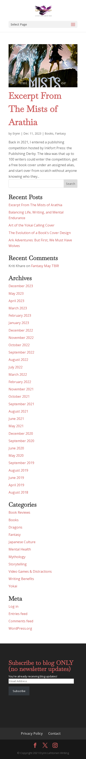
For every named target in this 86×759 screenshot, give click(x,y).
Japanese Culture (22, 542)
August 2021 (18, 411)
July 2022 (16, 367)
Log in (13, 606)
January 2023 (19, 322)
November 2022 (21, 337)
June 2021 (16, 418)
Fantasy (60, 133)
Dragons (15, 527)
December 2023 (21, 286)
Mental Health (20, 549)
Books (49, 133)
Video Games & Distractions (30, 571)
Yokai (13, 586)
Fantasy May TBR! (45, 266)
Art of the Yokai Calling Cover (31, 225)
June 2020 (16, 448)
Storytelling (18, 564)
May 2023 (16, 293)
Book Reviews (19, 512)
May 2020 (16, 455)
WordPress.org (20, 628)
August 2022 (18, 359)
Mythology (17, 556)
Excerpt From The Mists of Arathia (35, 108)
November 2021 (21, 389)
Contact (54, 733)
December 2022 (21, 330)
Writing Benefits (21, 578)
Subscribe (19, 691)
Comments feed (21, 621)
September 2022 (21, 352)
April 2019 (16, 485)
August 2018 (18, 492)
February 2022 (20, 382)
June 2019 (16, 477)
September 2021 (21, 404)
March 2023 (18, 308)
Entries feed (18, 613)
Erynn (16, 133)
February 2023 (20, 315)
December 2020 (21, 433)
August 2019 (18, 470)
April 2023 (16, 300)
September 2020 (21, 441)
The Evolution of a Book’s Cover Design (40, 232)
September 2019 (21, 463)
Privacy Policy (32, 733)
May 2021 (16, 426)
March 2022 (18, 374)
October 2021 (19, 396)
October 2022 (19, 345)
